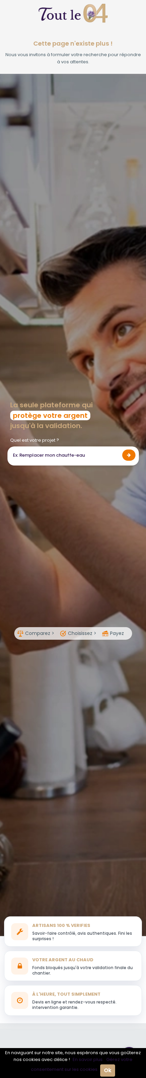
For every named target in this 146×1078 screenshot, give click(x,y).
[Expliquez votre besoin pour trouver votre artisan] (128, 455)
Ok (107, 1070)
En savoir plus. (88, 1059)
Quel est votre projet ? (34, 440)
